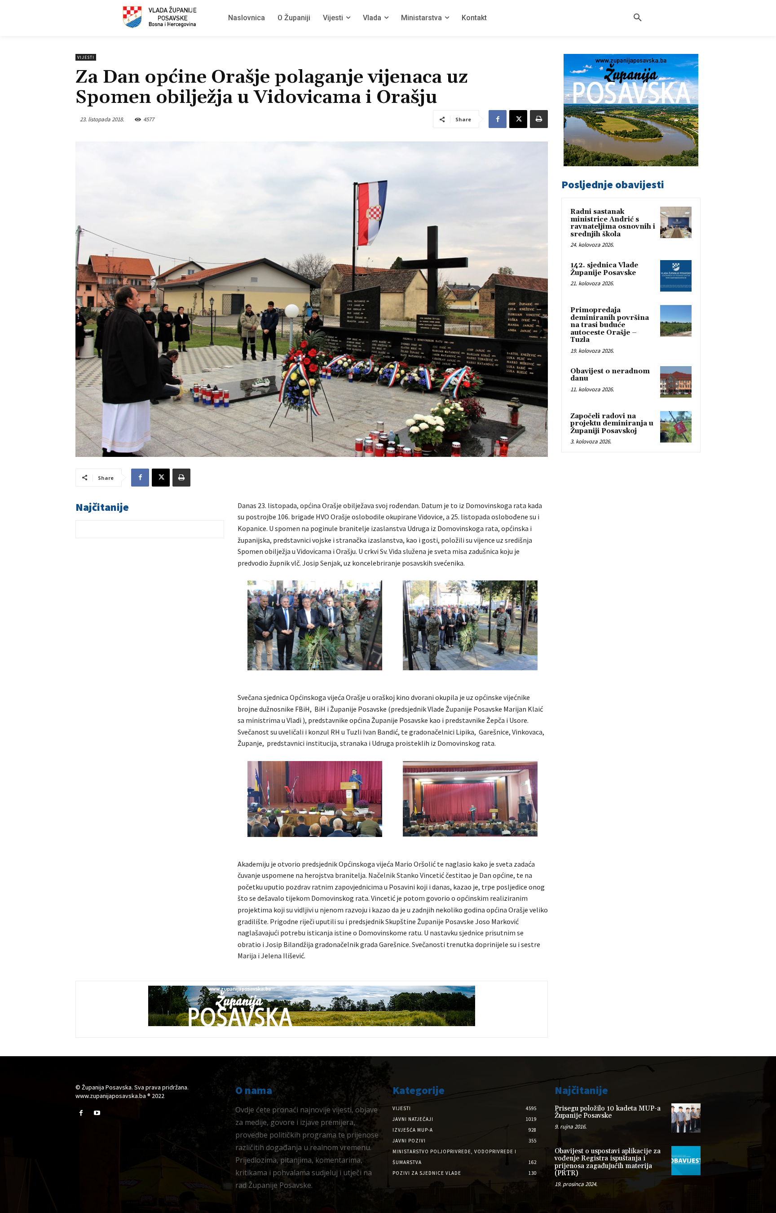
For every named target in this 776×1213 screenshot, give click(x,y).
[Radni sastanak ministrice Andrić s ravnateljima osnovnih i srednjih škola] (676, 222)
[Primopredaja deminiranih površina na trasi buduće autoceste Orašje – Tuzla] (676, 320)
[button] (638, 18)
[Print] (539, 119)
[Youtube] (96, 1113)
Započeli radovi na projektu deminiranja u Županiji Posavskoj (611, 423)
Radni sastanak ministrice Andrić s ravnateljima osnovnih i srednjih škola (612, 223)
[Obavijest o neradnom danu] (676, 382)
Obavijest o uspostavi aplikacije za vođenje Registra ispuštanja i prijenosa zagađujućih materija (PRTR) (608, 1162)
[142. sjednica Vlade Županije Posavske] (676, 276)
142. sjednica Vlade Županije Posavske (604, 269)
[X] (518, 119)
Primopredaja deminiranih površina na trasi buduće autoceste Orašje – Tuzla (609, 325)
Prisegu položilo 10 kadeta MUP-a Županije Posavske (608, 1112)
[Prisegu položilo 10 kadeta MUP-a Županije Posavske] (686, 1118)
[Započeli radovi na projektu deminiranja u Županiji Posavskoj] (676, 427)
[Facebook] (498, 119)
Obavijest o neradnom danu (610, 375)
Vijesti (85, 57)
